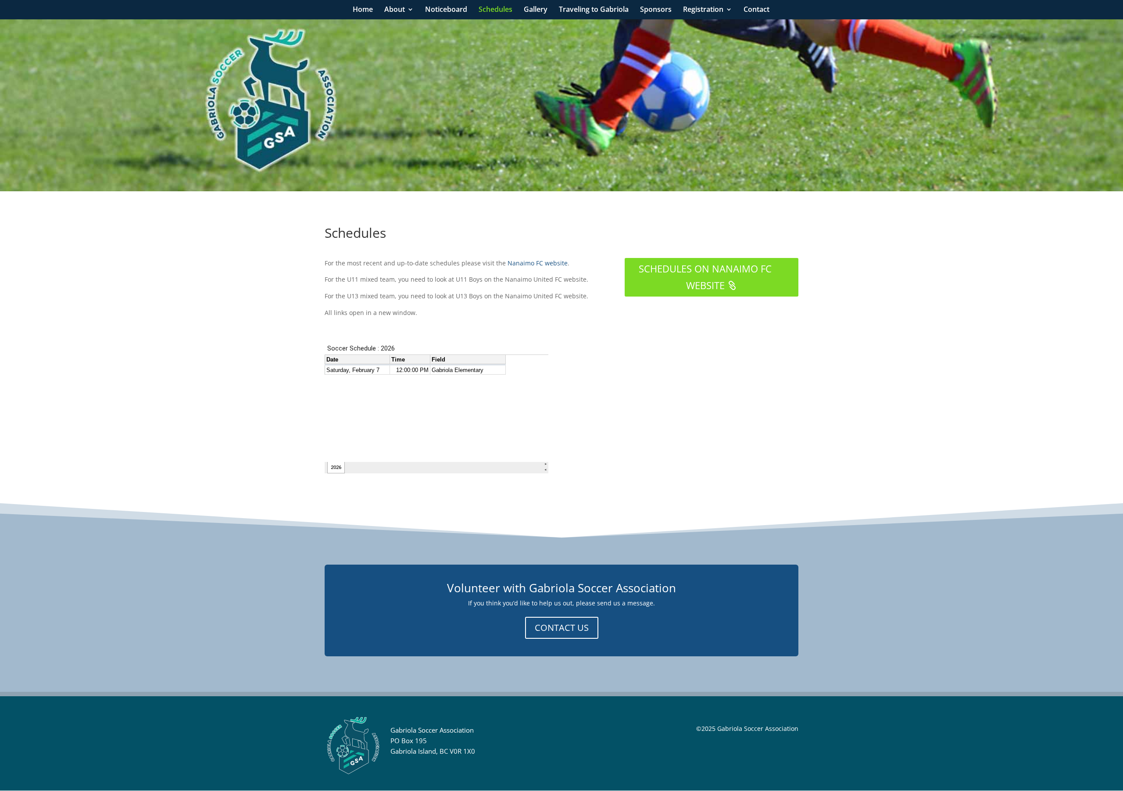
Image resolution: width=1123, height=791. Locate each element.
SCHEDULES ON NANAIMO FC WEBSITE (705, 276)
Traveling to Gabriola (594, 10)
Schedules (495, 10)
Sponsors (656, 10)
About (394, 10)
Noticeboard (446, 10)
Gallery (535, 10)
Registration (703, 10)
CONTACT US (562, 628)
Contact (756, 10)
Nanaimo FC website (538, 263)
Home (363, 10)
